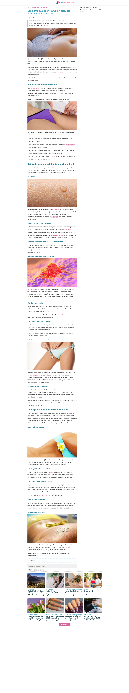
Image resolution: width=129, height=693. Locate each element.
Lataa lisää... (64, 624)
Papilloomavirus (32, 289)
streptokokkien (58, 235)
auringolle (67, 547)
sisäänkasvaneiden (44, 495)
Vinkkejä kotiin (88, 614)
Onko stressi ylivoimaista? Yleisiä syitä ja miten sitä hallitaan (53, 593)
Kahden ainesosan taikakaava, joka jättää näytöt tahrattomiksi (92, 618)
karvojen (71, 59)
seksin (53, 156)
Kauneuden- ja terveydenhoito (41, 7)
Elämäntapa (30, 589)
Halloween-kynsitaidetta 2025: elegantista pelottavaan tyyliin (55, 618)
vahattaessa (54, 216)
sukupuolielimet (70, 144)
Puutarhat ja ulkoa (32, 614)
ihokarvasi (50, 472)
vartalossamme (37, 88)
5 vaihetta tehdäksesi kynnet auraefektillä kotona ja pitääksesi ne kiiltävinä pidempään (73, 618)
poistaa (53, 168)
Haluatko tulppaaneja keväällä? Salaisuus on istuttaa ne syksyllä (35, 618)
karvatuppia (56, 209)
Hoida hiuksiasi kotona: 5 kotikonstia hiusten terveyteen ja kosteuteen (73, 593)
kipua (63, 315)
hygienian (37, 375)
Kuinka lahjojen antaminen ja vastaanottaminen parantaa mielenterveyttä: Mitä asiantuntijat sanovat (91, 593)
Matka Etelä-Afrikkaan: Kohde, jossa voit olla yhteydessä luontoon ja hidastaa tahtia (36, 593)
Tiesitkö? (86, 589)
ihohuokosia (67, 229)
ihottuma (38, 325)
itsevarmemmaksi (59, 390)
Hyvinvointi (30, 7)
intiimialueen (60, 72)
